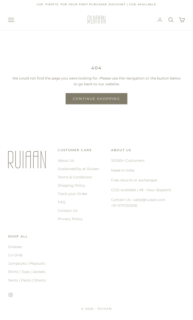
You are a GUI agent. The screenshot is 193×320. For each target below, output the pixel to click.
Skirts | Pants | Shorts (27, 280)
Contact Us (67, 210)
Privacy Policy (70, 219)
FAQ (62, 202)
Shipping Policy (71, 185)
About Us (66, 160)
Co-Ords (15, 255)
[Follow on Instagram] (10, 294)
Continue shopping (96, 99)
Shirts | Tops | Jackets (26, 271)
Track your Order (72, 193)
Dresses (15, 247)
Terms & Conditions (75, 177)
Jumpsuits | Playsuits (26, 263)
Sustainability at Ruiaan (78, 169)
